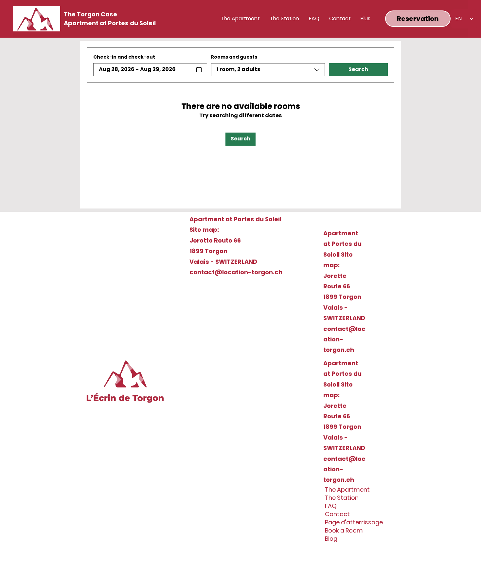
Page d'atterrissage (349, 522)
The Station (342, 498)
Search (358, 69)
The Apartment (347, 489)
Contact (337, 514)
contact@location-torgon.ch (235, 272)
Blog (331, 538)
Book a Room (344, 530)
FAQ (331, 506)
